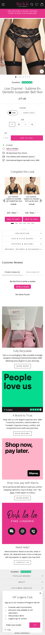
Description (22, 233)
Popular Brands (22, 576)
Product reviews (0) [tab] (12, 272)
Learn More (22, 366)
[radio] (13, 112)
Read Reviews (22, 433)
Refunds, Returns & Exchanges (22, 249)
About (21, 582)
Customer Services (22, 588)
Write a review (22, 286)
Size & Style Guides (22, 239)
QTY (5, 133)
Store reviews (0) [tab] (32, 272)
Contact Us (22, 562)
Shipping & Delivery (22, 244)
